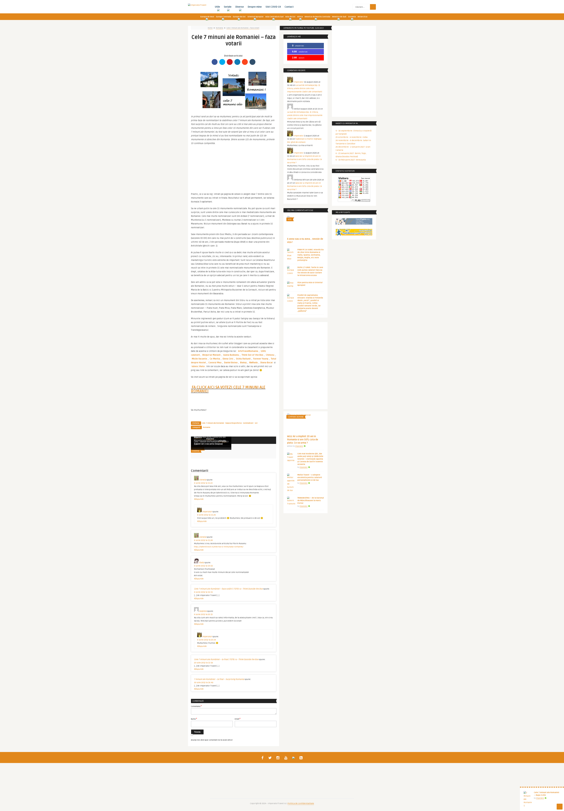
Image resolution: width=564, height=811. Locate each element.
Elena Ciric (228, 358)
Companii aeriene (296, 417)
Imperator (210, 439)
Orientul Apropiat (255, 17)
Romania (219, 28)
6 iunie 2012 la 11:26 (206, 515)
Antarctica (362, 17)
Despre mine (255, 6)
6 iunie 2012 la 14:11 (203, 592)
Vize (290, 219)
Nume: (194, 718)
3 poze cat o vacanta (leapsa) (208, 444)
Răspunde (199, 499)
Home (210, 28)
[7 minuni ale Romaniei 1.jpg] (233, 109)
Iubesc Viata (198, 366)
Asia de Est (290, 17)
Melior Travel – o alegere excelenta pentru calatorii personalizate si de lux (309, 477)
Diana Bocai (266, 362)
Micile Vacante (199, 358)
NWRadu (253, 362)
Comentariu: (196, 706)
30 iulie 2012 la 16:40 (203, 682)
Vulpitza (203, 611)
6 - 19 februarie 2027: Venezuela (351, 160)
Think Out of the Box (252, 355)
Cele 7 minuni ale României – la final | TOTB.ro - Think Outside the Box (226, 659)
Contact (289, 6)
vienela (202, 480)
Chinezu (270, 355)
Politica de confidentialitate (301, 803)
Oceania (352, 17)
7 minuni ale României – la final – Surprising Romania (219, 679)
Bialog (243, 362)
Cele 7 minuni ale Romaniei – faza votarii (242, 28)
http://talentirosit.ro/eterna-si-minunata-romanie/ (218, 546)
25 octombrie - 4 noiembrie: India (351, 137)
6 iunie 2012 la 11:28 (203, 540)
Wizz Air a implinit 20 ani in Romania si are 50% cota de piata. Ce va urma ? (304, 159)
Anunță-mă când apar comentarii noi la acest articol (212, 740)
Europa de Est (239, 17)
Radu (201, 562)
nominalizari (248, 423)
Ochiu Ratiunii (243, 358)
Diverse (239, 6)
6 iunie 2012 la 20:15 (203, 614)
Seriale (227, 6)
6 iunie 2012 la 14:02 (203, 566)
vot (256, 423)
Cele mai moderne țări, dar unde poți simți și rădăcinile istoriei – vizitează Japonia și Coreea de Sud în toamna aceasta (310, 459)
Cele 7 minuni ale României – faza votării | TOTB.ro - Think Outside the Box (228, 589)
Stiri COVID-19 (273, 6)
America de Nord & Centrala (317, 17)
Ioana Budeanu (231, 355)
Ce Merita (215, 358)
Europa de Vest (207, 17)
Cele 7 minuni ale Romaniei (213, 423)
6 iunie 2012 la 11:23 (203, 483)
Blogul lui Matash (211, 355)
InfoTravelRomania (248, 351)
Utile (217, 6)
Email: (237, 718)
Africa (300, 17)
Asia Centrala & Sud (274, 17)
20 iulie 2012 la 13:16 (203, 662)
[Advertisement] (233, 167)
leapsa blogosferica (233, 423)
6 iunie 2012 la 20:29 (206, 640)
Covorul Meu (214, 362)
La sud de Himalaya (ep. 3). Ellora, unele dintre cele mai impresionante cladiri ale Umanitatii (304, 88)
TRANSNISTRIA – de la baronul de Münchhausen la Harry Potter (310, 500)
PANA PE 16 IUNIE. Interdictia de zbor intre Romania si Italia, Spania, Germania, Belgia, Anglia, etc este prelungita (310, 255)
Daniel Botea (230, 362)
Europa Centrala (223, 17)
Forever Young (260, 358)
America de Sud (339, 17)
